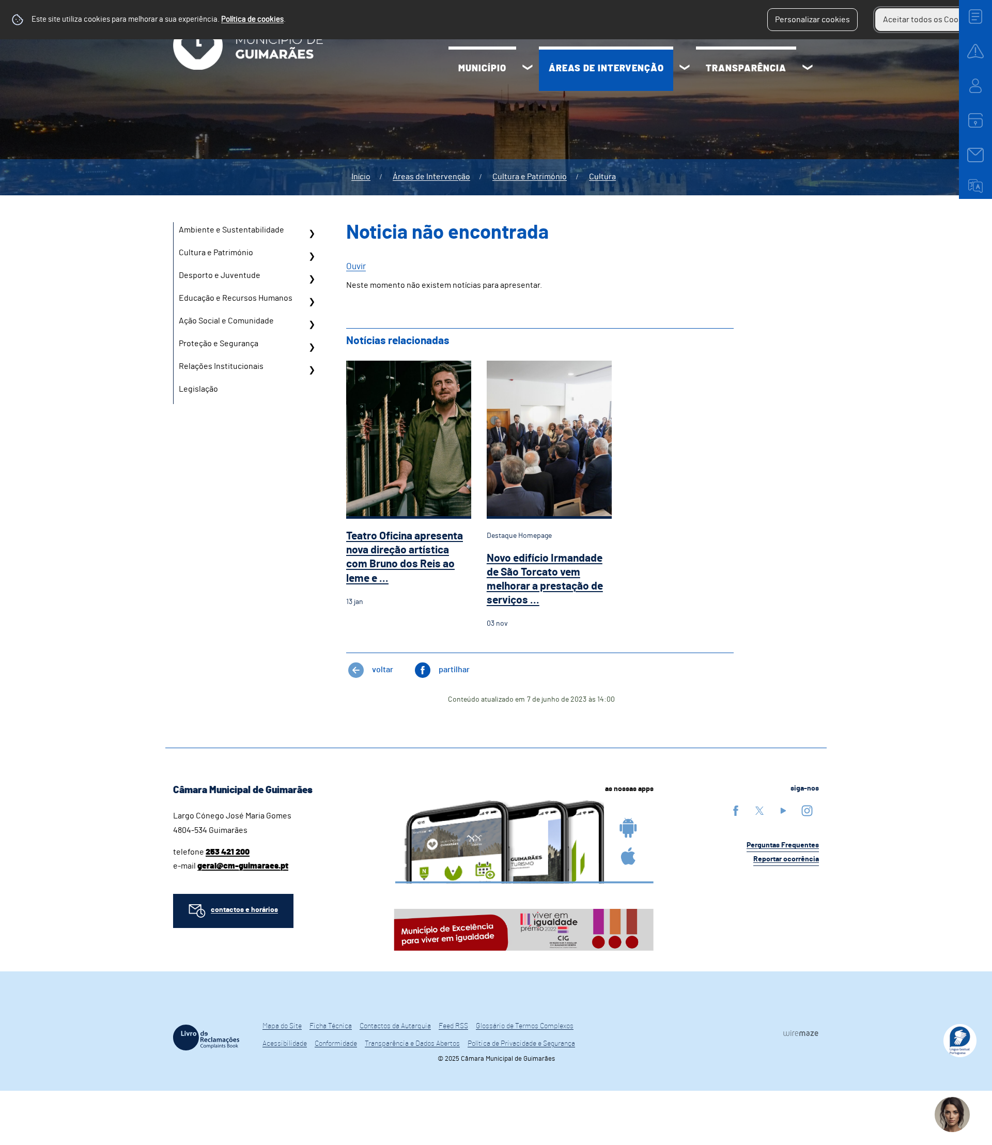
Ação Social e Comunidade (226, 321)
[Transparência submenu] (807, 69)
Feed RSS (453, 1026)
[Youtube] (783, 810)
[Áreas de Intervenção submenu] (684, 69)
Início (360, 177)
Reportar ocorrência (786, 859)
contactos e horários (244, 910)
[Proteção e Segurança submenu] (311, 347)
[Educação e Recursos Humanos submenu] (311, 301)
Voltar (382, 670)
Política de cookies (252, 19)
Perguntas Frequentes (783, 845)
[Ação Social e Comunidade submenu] (311, 324)
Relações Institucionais (221, 366)
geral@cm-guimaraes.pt (242, 866)
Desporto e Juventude (219, 275)
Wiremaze (801, 1033)
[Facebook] (736, 810)
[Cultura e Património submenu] (311, 256)
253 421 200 (228, 852)
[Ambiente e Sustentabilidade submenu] (311, 233)
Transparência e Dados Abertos (412, 1043)
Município (482, 68)
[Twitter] (759, 810)
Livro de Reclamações (206, 1037)
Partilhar (454, 670)
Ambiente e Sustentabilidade (231, 230)
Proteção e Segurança (218, 343)
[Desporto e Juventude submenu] (311, 279)
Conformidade (336, 1043)
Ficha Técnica (330, 1026)
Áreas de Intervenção (606, 68)
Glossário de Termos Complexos (525, 1026)
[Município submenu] (527, 69)
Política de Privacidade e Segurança (521, 1043)
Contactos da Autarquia (395, 1026)
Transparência (746, 68)
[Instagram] (807, 810)
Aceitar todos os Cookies (928, 20)
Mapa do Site (282, 1026)
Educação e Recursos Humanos (235, 298)
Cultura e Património (529, 177)
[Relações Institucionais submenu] (311, 370)
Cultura (602, 177)
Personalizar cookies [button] (812, 20)
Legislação (198, 389)
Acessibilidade (284, 1043)
